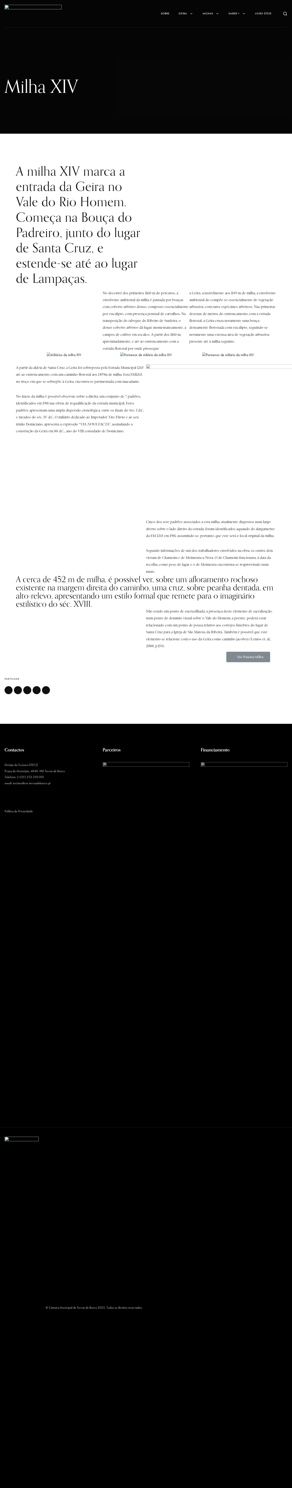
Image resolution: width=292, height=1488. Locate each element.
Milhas (208, 13)
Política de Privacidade (19, 811)
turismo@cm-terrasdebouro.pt (31, 783)
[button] (248, 657)
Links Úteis (263, 13)
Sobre (165, 13)
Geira (183, 13)
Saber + (234, 13)
